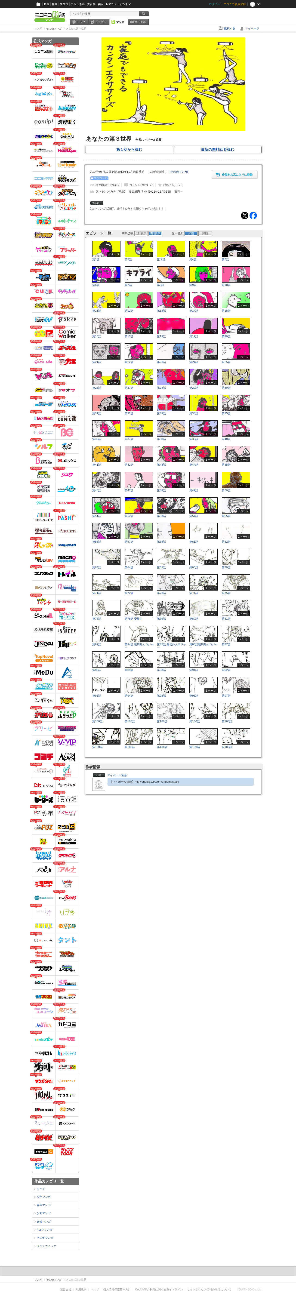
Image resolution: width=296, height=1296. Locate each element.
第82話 (96, 644)
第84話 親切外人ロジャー (139, 646)
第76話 (96, 618)
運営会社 (65, 1289)
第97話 (226, 695)
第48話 (161, 490)
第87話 (226, 644)
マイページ (252, 28)
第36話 (96, 439)
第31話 (96, 413)
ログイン (214, 4)
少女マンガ (44, 1213)
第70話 (226, 567)
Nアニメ (111, 4)
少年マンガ (44, 1196)
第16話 (96, 336)
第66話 (193, 567)
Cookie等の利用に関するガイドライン (159, 1289)
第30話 (226, 387)
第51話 (96, 516)
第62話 (226, 541)
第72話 (129, 593)
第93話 (96, 695)
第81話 (226, 618)
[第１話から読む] (173, 130)
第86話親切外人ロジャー (203, 646)
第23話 (161, 362)
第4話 (193, 259)
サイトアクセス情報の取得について (209, 1289)
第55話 (226, 516)
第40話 (226, 439)
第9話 (193, 285)
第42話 (129, 464)
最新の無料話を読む (217, 149)
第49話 (193, 490)
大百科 (91, 4)
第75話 (226, 593)
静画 (54, 4)
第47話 (129, 490)
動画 (46, 4)
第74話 (193, 593)
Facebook (253, 215)
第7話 (128, 285)
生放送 (64, 4)
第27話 (129, 387)
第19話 (193, 336)
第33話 (161, 413)
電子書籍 (140, 22)
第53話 (161, 516)
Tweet (244, 215)
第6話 (95, 285)
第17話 (129, 336)
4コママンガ (44, 1229)
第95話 (161, 695)
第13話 (161, 310)
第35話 (226, 413)
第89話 (129, 670)
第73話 (161, 593)
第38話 (161, 439)
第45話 (226, 464)
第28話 (161, 387)
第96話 (193, 695)
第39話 (193, 439)
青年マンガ (44, 1205)
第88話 (96, 670)
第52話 (129, 516)
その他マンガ (45, 1237)
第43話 (161, 464)
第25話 (226, 362)
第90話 (161, 670)
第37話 (129, 439)
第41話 (96, 464)
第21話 (96, 362)
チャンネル (78, 4)
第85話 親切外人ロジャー (171, 646)
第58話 (161, 541)
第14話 (193, 310)
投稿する (229, 28)
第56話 (96, 541)
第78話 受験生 (133, 618)
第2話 (128, 259)
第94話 (129, 695)
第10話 (226, 285)
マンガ (120, 22)
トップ (81, 22)
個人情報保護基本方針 (117, 1289)
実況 (101, 4)
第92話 (226, 670)
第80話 (193, 618)
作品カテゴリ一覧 (49, 1181)
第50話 (226, 490)
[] (179, 171)
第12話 (129, 310)
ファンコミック (46, 1246)
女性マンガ (44, 1221)
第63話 (96, 567)
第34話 (193, 413)
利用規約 (80, 1289)
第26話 (96, 387)
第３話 (161, 259)
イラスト (100, 22)
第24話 (193, 362)
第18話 (161, 336)
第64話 (129, 567)
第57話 (129, 541)
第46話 (96, 490)
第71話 (96, 593)
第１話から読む (129, 149)
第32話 (129, 413)
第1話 (95, 259)
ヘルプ (95, 1289)
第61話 (193, 541)
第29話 (193, 387)
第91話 (193, 670)
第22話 (129, 362)
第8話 (160, 285)
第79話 (161, 618)
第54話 (193, 516)
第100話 (97, 721)
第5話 (225, 259)
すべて (41, 1188)
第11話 (96, 310)
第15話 (226, 310)
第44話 (193, 464)
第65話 (161, 567)
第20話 (226, 336)
